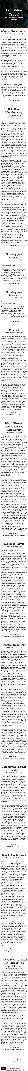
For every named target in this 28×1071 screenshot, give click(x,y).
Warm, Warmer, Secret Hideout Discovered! (14, 426)
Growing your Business (14, 256)
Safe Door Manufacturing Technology (14, 112)
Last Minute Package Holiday (14, 768)
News (18, 100)
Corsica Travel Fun (14, 644)
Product (6, 278)
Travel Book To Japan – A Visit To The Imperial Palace (14, 963)
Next (14, 1061)
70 (20, 1059)
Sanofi (14, 800)
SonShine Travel (14, 12)
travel (12, 535)
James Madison (22, 377)
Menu (4, 1068)
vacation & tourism (20, 535)
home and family (18, 414)
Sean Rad (12, 396)
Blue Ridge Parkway (14, 855)
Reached (14, 330)
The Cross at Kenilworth (15, 355)
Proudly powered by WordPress (14, 1070)
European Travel (14, 543)
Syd (22, 34)
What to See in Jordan (14, 31)
